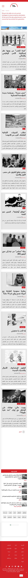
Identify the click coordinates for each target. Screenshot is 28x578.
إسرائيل (24, 513)
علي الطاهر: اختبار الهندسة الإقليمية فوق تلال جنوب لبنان (11, 497)
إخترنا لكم (22, 47)
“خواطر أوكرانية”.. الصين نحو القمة (14, 213)
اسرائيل (19, 513)
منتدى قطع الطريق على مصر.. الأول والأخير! (14, 173)
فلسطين (9, 517)
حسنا (21, 576)
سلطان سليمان (23, 98)
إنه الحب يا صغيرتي (18, 330)
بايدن (15, 513)
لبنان (5, 517)
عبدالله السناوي (23, 177)
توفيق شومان (23, 138)
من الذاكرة (22, 247)
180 (25, 58)
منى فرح (24, 296)
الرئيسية (22, 545)
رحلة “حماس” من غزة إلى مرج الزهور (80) (14, 252)
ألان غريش (24, 415)
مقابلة (16, 558)
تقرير (18, 89)
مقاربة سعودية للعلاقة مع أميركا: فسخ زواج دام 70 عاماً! (14, 292)
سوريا (15, 517)
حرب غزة (5, 513)
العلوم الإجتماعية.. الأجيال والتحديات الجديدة (14, 369)
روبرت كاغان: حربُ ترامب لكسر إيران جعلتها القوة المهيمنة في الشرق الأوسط (11, 503)
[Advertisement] (14, 446)
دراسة (25, 480)
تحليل (20, 487)
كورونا (22, 561)
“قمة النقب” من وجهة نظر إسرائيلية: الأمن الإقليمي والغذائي (14, 53)
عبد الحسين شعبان (23, 373)
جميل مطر (24, 217)
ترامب (10, 513)
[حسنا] (26, 572)
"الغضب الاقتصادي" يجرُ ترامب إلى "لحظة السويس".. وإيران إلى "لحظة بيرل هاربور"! (12, 484)
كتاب (23, 558)
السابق (20, 432)
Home (3, 10)
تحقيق (22, 551)
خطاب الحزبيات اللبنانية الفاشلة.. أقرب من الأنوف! (14, 133)
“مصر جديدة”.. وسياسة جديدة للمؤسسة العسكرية (14, 94)
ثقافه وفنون (22, 327)
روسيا (19, 517)
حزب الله (24, 517)
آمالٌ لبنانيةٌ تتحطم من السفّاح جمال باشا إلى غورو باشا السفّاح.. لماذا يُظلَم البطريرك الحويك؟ (12, 476)
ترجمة (18, 47)
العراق (23, 548)
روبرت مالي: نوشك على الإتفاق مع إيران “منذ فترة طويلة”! (14, 409)
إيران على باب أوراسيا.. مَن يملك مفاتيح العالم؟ (11, 490)
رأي (23, 129)
